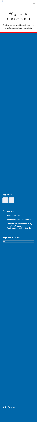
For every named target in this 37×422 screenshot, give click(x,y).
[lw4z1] (13, 4)
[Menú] (34, 4)
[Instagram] (11, 200)
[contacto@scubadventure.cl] (4, 220)
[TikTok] (5, 200)
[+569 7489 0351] (4, 216)
